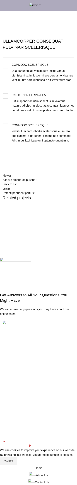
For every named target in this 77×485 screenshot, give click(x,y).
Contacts (8, 350)
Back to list (9, 184)
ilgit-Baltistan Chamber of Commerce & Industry (36, 441)
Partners (7, 374)
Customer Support (13, 343)
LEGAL (7, 380)
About (6, 362)
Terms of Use (10, 386)
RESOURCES (10, 356)
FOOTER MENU (12, 411)
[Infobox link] (38, 72)
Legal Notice (10, 399)
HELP (6, 337)
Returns (7, 429)
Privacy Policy (10, 392)
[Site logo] (35, 5)
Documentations (12, 405)
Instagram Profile (12, 417)
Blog (5, 368)
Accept (8, 460)
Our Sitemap (10, 423)
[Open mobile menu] (46, 5)
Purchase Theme (12, 435)
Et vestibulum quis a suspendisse (30, 215)
